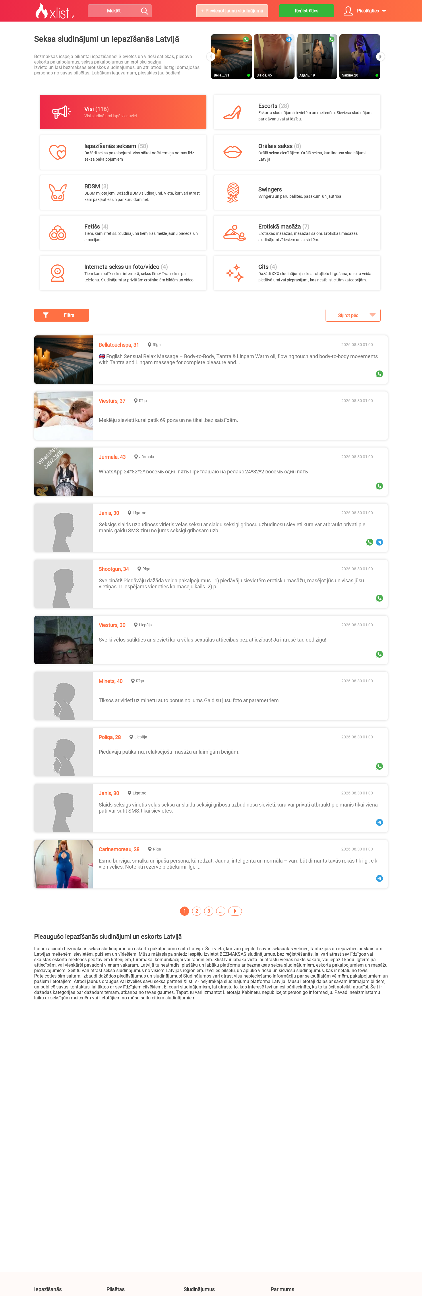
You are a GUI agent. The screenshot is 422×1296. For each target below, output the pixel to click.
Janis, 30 (109, 513)
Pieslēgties (368, 11)
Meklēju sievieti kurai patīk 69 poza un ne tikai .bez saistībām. (168, 420)
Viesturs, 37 (112, 401)
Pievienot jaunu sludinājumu (234, 11)
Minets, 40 (111, 681)
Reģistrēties (306, 11)
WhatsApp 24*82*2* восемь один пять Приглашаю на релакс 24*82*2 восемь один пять (203, 472)
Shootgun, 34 (114, 569)
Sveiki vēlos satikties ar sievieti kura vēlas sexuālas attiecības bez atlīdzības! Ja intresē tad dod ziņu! (212, 640)
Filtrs (69, 315)
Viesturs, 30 (112, 625)
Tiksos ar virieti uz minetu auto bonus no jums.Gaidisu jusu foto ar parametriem (189, 700)
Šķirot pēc (348, 315)
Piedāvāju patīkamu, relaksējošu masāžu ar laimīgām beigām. (169, 752)
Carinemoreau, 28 (119, 849)
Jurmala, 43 (112, 457)
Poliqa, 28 (110, 737)
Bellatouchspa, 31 (119, 345)
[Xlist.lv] (55, 11)
